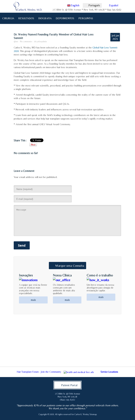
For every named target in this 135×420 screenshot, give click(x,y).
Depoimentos (65, 18)
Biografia (44, 18)
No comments (26, 41)
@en (16, 41)
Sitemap (93, 414)
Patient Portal (69, 385)
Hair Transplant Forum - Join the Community (39, 371)
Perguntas (84, 18)
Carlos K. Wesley (81, 414)
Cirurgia (7, 18)
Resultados (26, 18)
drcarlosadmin (40, 41)
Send (21, 245)
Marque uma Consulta (69, 265)
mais (33, 300)
